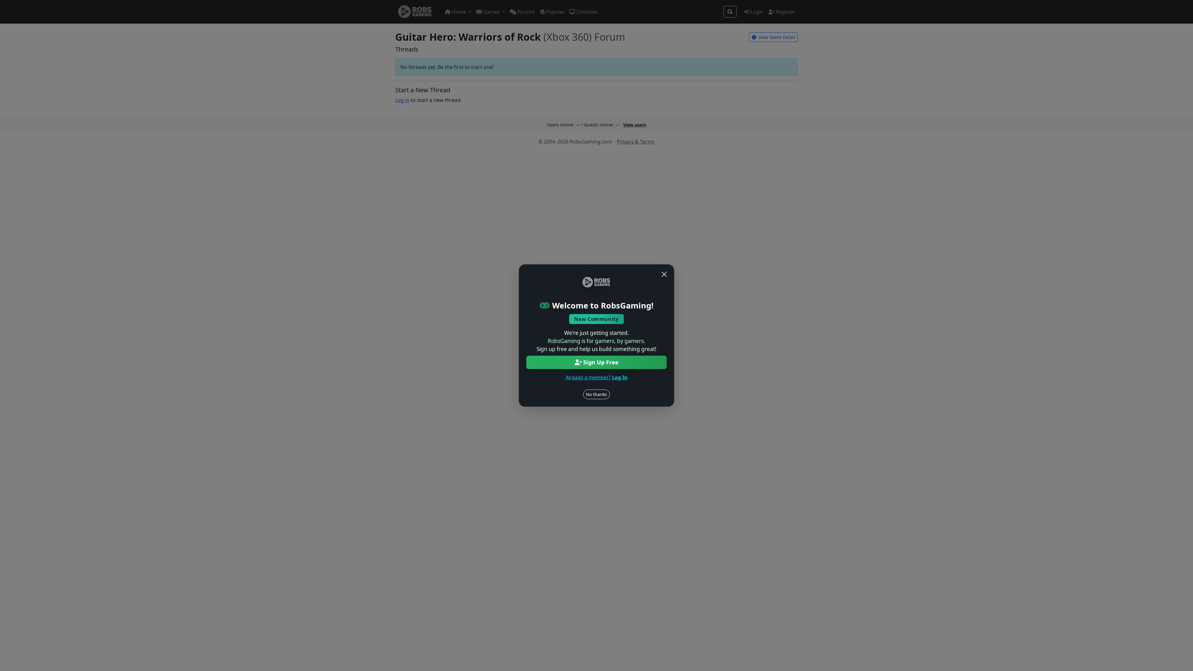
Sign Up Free (601, 362)
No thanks (596, 394)
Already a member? (596, 377)
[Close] (664, 274)
